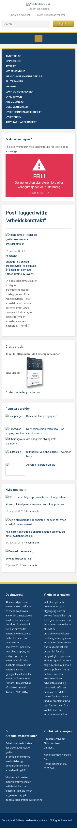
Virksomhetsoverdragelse (24, 76)
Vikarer (11, 86)
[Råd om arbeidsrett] (38, 4)
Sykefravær (14, 96)
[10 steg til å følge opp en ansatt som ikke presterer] (36, 497)
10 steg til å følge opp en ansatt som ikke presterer (36, 504)
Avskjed (11, 66)
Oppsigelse (13, 61)
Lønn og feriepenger (19, 91)
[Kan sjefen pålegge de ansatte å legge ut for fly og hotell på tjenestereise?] (38, 522)
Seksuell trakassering (18, 558)
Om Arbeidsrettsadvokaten (50, 14)
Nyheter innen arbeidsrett (24, 112)
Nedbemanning (15, 71)
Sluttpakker (14, 81)
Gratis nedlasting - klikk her (23, 392)
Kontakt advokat (20, 14)
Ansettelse (13, 56)
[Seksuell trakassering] (19, 551)
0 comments (32, 511)
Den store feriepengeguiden (42, 416)
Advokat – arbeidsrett (21, 122)
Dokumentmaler (17, 106)
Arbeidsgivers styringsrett (41, 439)
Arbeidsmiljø (14, 101)
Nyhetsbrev (13, 117)
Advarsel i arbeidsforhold (40, 464)
